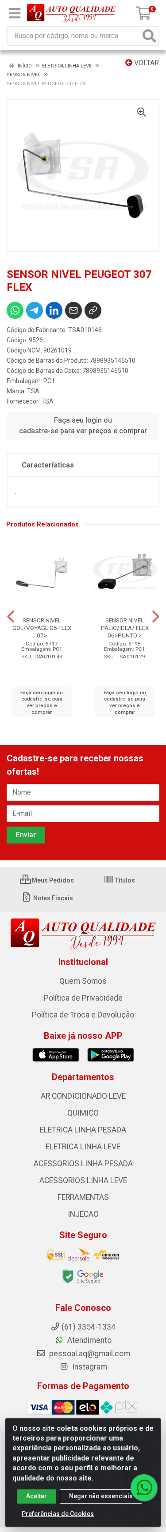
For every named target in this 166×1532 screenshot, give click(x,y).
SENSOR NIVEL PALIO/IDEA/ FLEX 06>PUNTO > (125, 628)
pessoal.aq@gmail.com (88, 1353)
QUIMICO (83, 1112)
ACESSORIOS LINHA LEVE (83, 1180)
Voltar (145, 63)
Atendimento (89, 1340)
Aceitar (36, 1496)
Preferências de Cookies (58, 1513)
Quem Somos (83, 981)
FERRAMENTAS (83, 1197)
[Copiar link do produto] (93, 310)
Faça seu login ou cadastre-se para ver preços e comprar (83, 425)
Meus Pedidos (52, 880)
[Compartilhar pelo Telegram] (34, 310)
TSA (33, 391)
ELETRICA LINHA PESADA (83, 1129)
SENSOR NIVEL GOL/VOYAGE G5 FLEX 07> (41, 628)
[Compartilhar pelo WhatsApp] (15, 310)
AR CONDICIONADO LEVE (83, 1096)
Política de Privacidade (83, 998)
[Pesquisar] (149, 36)
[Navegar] (10, 617)
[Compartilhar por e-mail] (73, 310)
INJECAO (83, 1214)
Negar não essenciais (101, 1496)
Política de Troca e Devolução (83, 1014)
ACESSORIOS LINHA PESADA (83, 1163)
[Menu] (15, 13)
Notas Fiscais (52, 898)
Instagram (88, 1366)
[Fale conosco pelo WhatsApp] (144, 1487)
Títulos (124, 880)
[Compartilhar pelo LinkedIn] (54, 310)
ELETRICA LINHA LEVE (83, 1146)
